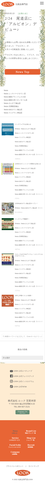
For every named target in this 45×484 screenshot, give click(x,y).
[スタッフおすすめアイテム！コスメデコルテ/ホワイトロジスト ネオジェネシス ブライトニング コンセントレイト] (8, 259)
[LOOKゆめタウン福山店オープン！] (8, 209)
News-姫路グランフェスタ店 (15, 97)
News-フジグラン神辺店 (13, 113)
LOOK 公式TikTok (20, 387)
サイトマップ (34, 466)
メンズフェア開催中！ (22, 219)
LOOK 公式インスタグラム (23, 381)
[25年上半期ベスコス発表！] (8, 301)
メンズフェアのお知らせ (23, 124)
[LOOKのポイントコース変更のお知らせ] (8, 169)
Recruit (31, 446)
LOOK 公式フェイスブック (24, 376)
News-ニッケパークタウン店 (15, 94)
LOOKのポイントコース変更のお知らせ (28, 164)
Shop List (30, 439)
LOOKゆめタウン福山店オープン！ (26, 203)
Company (15, 453)
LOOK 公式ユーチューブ (22, 371)
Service (14, 439)
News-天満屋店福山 (11, 106)
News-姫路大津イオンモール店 (15, 100)
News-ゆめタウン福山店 (13, 109)
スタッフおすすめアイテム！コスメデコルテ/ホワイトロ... (29, 255)
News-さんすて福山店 (12, 103)
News (6, 90)
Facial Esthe (14, 446)
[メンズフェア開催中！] (8, 224)
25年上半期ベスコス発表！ (23, 295)
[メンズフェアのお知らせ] (8, 129)
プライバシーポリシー (14, 466)
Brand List (30, 432)
